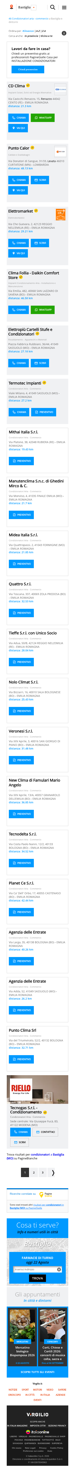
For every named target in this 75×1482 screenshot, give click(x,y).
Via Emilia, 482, (18, 291)
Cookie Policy (56, 1448)
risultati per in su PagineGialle (37, 1206)
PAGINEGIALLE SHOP (55, 1437)
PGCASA (19, 1440)
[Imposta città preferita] (11, 7)
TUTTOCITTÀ (48, 1440)
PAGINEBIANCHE (32, 1440)
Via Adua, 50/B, (19, 643)
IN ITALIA (45, 1394)
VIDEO (50, 1389)
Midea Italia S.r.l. (23, 534)
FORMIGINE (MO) (54, 545)
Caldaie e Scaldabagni (19, 154)
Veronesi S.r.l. (21, 731)
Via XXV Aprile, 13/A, (22, 795)
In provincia (31, 36)
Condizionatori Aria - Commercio (25, 388)
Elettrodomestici (16, 217)
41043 (38, 545)
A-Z (38, 31)
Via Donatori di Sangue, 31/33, (28, 161)
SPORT (25, 1389)
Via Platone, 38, (19, 442)
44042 (56, 99)
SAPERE (62, 1389)
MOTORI (37, 1389)
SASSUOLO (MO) (19, 348)
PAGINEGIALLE (36, 1437)
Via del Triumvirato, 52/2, (25, 1040)
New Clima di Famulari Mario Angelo (34, 782)
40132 (45, 1040)
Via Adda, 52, (17, 991)
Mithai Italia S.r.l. (23, 432)
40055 (40, 893)
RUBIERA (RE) (46, 442)
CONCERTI (52, 1341)
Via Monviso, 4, (18, 496)
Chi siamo (16, 1448)
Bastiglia (24, 7)
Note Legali (30, 1448)
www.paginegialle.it (48, 1195)
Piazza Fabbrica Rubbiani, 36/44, (29, 344)
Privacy (43, 1448)
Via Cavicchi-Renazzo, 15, (24, 99)
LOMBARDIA (41, 164)
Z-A (44, 31)
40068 (32, 291)
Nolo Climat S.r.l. (23, 682)
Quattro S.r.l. (20, 583)
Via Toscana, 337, (20, 594)
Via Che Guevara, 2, (21, 224)
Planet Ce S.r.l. (21, 883)
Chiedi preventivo (28, 69)
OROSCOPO (14, 1394)
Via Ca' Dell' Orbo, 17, (23, 893)
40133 (49, 844)
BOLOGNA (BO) (19, 848)
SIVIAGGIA (18, 1443)
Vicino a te (46, 36)
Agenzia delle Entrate (27, 932)
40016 (34, 741)
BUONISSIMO (44, 1443)
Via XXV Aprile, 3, (20, 741)
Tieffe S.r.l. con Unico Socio (33, 633)
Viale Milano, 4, (19, 393)
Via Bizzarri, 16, (19, 692)
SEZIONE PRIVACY (57, 1425)
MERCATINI (22, 1341)
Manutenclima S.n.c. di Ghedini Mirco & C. (36, 483)
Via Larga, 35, (17, 942)
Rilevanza (28, 31)
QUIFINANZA (30, 1443)
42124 (32, 643)
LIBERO (13, 1437)
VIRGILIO (23, 1437)
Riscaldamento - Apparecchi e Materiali (27, 339)
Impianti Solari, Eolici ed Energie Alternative (29, 92)
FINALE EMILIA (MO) (50, 496)
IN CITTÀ (30, 1394)
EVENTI (37, 1400)
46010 (60, 161)
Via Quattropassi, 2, (21, 545)
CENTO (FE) (15, 102)
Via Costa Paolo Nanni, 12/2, (27, 844)
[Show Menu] (64, 7)
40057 (39, 795)
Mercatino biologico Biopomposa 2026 (22, 1351)
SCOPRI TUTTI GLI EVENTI (37, 1372)
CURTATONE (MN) (20, 164)
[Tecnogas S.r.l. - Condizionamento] (21, 1089)
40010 (33, 692)
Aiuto (49, 1451)
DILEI (57, 1440)
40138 (30, 942)
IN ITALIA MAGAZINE (17, 1425)
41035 (32, 496)
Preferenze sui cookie (33, 1451)
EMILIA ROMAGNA (36, 102)
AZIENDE (60, 1394)
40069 (35, 594)
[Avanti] (51, 1172)
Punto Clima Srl (22, 1030)
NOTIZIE (13, 1389)
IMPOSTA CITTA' (38, 1425)
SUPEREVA (57, 1443)
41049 (54, 344)
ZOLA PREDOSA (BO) (53, 594)
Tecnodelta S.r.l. (23, 834)
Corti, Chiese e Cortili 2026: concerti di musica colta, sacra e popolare (52, 1354)
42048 (33, 442)
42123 (37, 224)
